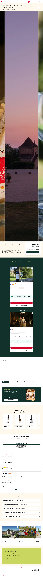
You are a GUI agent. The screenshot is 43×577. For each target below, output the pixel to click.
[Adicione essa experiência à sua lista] (32, 268)
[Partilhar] (38, 7)
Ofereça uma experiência (21, 305)
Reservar (21, 302)
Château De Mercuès (6, 540)
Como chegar (5, 381)
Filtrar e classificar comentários (21, 451)
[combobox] (21, 2)
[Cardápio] (41, 1)
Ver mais (3, 254)
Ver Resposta (4, 486)
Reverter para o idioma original (21, 443)
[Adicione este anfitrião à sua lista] (40, 7)
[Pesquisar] (29, 2)
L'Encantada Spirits (22, 540)
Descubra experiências (33, 252)
